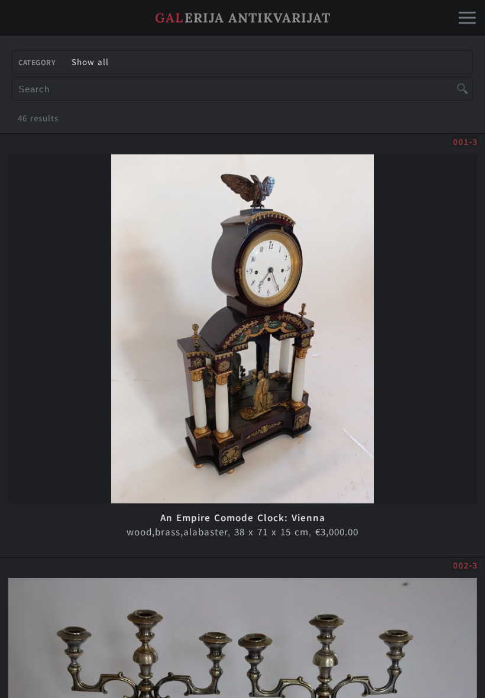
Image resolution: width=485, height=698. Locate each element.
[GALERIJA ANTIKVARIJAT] (242, 32)
